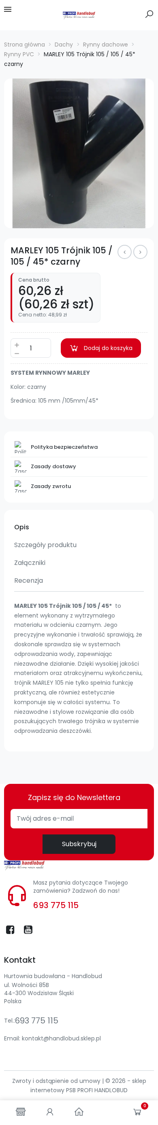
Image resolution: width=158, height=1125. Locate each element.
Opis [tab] (21, 527)
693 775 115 (56, 905)
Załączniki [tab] (29, 562)
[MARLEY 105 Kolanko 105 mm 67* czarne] (124, 252)
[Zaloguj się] (50, 1112)
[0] (137, 1114)
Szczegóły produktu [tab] (45, 545)
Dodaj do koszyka (108, 348)
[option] (79, 153)
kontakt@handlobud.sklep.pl (61, 1038)
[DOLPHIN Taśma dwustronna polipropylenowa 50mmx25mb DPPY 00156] (140, 252)
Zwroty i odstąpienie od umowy (57, 1081)
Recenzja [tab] (28, 580)
